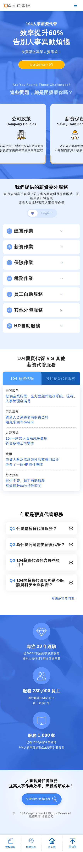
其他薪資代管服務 (60, 378)
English (47, 213)
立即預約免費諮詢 (39, 798)
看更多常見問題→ (64, 598)
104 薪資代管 (22, 379)
